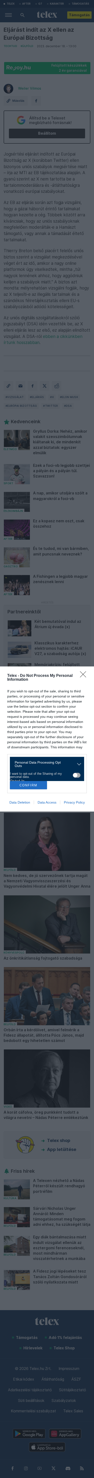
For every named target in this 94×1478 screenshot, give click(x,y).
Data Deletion (19, 802)
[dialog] (47, 739)
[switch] (77, 775)
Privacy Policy (74, 802)
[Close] (84, 675)
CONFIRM (28, 785)
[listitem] (45, 764)
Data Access (47, 802)
